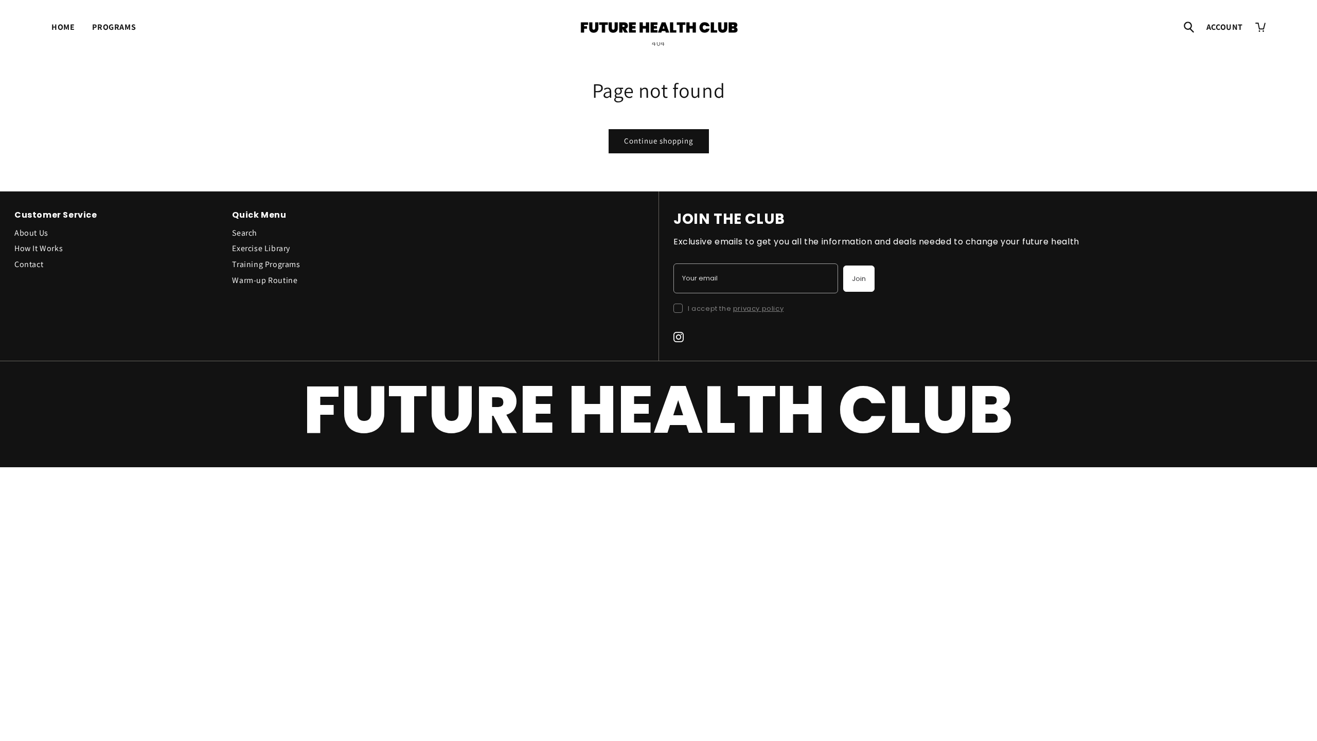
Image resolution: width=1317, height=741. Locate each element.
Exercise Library (261, 248)
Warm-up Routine (264, 280)
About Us (31, 232)
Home (63, 27)
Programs (114, 27)
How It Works (38, 248)
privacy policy (758, 308)
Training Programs (266, 264)
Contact (28, 264)
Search (244, 232)
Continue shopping (658, 141)
